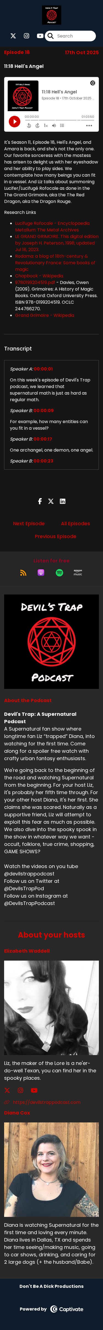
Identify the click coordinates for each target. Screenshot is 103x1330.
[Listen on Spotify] (59, 572)
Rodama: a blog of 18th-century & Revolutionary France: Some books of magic (55, 262)
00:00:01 (43, 369)
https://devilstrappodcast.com (46, 1102)
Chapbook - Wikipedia (39, 276)
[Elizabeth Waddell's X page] (10, 1090)
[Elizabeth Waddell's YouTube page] (37, 1090)
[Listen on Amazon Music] (78, 572)
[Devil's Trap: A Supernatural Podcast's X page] (13, 36)
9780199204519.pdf (35, 282)
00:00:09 (44, 410)
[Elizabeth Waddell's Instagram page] (24, 1090)
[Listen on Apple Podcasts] (41, 572)
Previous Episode (55, 536)
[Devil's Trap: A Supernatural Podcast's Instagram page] (23, 36)
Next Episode (29, 523)
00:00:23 (43, 461)
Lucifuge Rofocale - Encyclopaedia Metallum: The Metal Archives (52, 226)
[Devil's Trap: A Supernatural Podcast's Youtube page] (37, 36)
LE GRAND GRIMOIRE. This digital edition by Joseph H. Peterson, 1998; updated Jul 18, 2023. (57, 243)
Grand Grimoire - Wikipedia (44, 315)
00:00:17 (43, 439)
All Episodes (75, 523)
